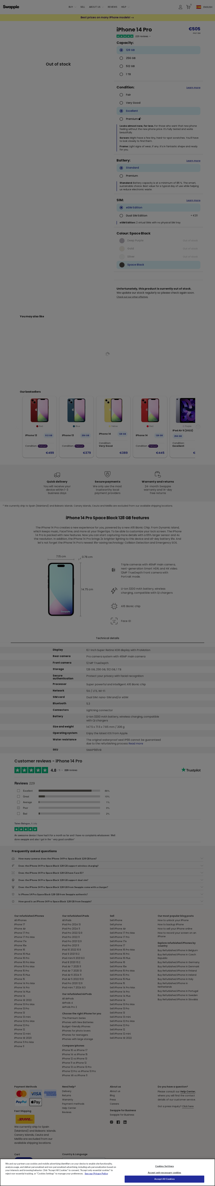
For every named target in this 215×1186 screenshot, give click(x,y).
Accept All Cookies (164, 1179)
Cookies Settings (164, 1166)
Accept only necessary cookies (164, 1172)
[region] (107, 1172)
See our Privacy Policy (96, 1173)
